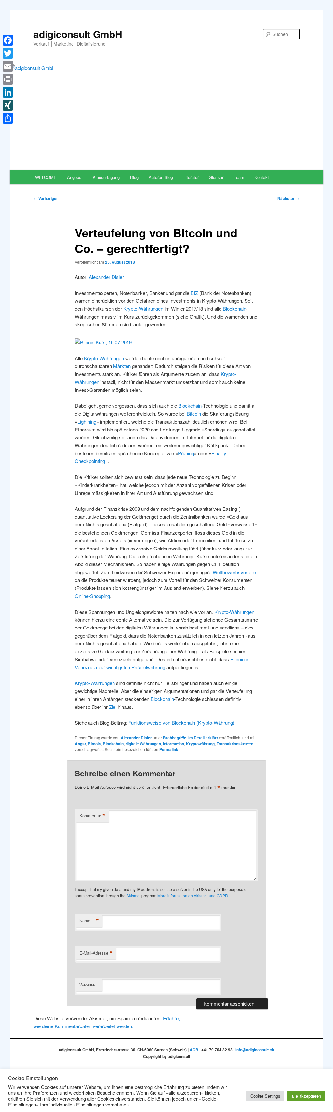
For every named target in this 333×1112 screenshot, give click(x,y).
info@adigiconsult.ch (254, 1049)
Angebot (75, 177)
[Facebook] (7, 40)
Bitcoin (194, 413)
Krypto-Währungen (143, 308)
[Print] (7, 79)
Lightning (86, 421)
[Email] (7, 66)
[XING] (7, 105)
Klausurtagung (106, 177)
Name (89, 921)
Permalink (168, 749)
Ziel (112, 706)
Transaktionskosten (235, 744)
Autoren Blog (161, 177)
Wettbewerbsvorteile (234, 572)
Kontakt (261, 177)
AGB (194, 1049)
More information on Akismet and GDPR (192, 895)
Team (239, 177)
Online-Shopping (92, 595)
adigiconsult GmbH (77, 34)
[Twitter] (7, 53)
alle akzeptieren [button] (306, 1096)
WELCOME (46, 177)
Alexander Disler (106, 276)
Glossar (216, 177)
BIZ (194, 292)
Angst (80, 744)
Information (173, 744)
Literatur (191, 177)
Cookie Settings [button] (265, 1096)
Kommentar (92, 816)
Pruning (186, 453)
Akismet (133, 895)
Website (87, 985)
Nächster (288, 198)
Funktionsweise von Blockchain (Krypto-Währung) (181, 722)
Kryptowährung (200, 744)
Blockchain (234, 308)
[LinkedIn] (7, 92)
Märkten (122, 366)
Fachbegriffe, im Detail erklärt (190, 738)
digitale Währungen (143, 744)
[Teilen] (7, 118)
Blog (134, 177)
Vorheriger (45, 198)
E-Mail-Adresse (96, 953)
